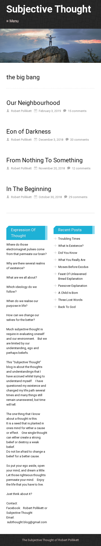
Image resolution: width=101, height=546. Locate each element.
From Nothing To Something (44, 160)
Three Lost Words (70, 300)
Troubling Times (69, 238)
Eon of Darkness (28, 131)
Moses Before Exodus (73, 267)
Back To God (67, 307)
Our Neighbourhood (33, 102)
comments (77, 111)
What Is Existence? (71, 245)
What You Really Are (71, 260)
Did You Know (67, 253)
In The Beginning (28, 188)
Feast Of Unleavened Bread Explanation (72, 276)
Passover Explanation (72, 285)
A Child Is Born (68, 293)
